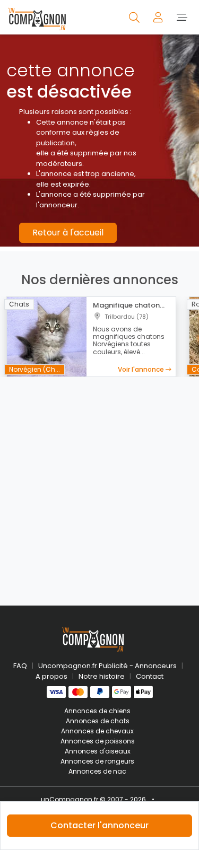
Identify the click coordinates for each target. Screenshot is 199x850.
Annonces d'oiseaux (98, 751)
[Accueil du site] (36, 17)
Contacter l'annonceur (99, 825)
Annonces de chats (97, 721)
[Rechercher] (135, 17)
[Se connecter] (159, 17)
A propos (51, 676)
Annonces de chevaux (97, 731)
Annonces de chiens (97, 711)
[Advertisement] (99, 484)
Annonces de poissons (97, 741)
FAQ (20, 666)
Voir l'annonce (142, 369)
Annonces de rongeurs (97, 761)
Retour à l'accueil (67, 232)
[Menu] (182, 17)
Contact (149, 676)
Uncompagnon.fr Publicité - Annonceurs (107, 666)
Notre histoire (102, 676)
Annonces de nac (97, 771)
